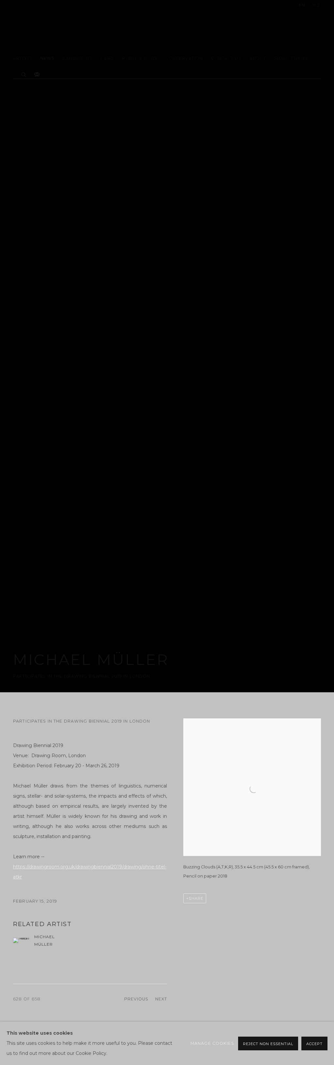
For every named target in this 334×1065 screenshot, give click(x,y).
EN (302, 5)
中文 (316, 5)
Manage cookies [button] (212, 1043)
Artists (22, 58)
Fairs (107, 58)
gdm (58, 28)
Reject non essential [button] (268, 1044)
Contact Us (226, 58)
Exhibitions (77, 58)
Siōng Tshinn (291, 58)
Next (161, 999)
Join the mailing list (37, 74)
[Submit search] (24, 73)
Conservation (184, 58)
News (47, 58)
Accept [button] (314, 1044)
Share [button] (196, 898)
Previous (136, 999)
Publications (139, 58)
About (258, 58)
